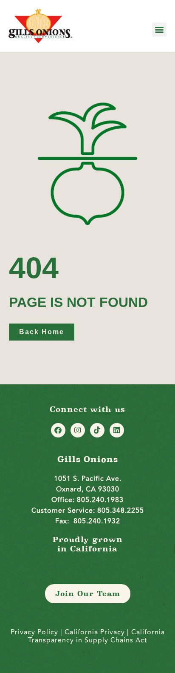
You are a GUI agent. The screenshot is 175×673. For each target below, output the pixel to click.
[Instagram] (78, 430)
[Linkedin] (117, 430)
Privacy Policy (34, 632)
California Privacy (96, 632)
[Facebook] (58, 430)
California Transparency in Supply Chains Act (96, 636)
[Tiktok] (97, 430)
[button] (159, 30)
